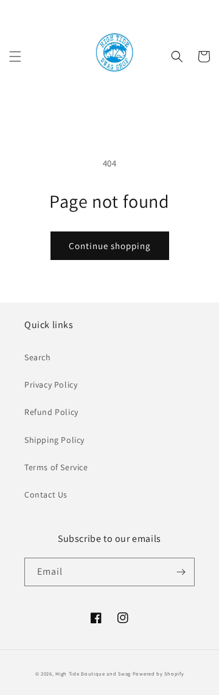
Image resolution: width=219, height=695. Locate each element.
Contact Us (46, 494)
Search (37, 357)
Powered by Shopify (158, 673)
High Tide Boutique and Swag (93, 673)
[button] (15, 56)
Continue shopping (110, 246)
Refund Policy (51, 411)
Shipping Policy (54, 439)
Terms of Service (56, 467)
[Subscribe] (180, 572)
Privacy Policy (50, 384)
